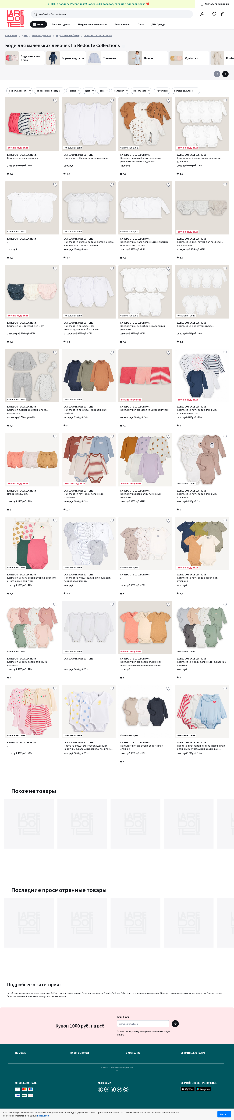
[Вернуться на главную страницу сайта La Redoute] (15, 18)
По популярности (18, 90)
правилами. (43, 1115)
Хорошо (224, 1114)
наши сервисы (79, 1053)
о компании (133, 1053)
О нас (141, 24)
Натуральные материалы (92, 24)
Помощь (20, 1053)
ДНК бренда (158, 24)
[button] (223, 14)
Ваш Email (123, 1017)
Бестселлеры (122, 24)
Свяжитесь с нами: (193, 1053)
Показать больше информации (117, 1067)
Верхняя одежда (61, 24)
